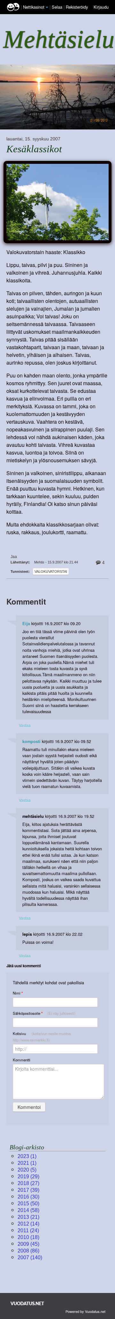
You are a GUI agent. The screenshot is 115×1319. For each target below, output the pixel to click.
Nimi (18, 993)
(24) (28, 1230)
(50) (28, 1203)
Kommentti (21, 1059)
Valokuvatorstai (50, 571)
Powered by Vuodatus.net (85, 1311)
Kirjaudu (101, 7)
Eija (26, 623)
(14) (28, 1223)
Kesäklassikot (34, 149)
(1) (27, 1156)
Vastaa (25, 725)
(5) (27, 1170)
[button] (47, 7)
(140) (30, 1257)
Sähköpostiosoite (44, 1013)
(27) (28, 1183)
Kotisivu (42, 1036)
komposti (31, 741)
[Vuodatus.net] (27, 1303)
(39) (28, 1190)
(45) (28, 1244)
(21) (28, 1217)
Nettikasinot (33, 7)
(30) (28, 1196)
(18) (28, 1237)
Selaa (58, 7)
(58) (28, 1210)
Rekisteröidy (77, 7)
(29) (28, 1176)
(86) (28, 1250)
